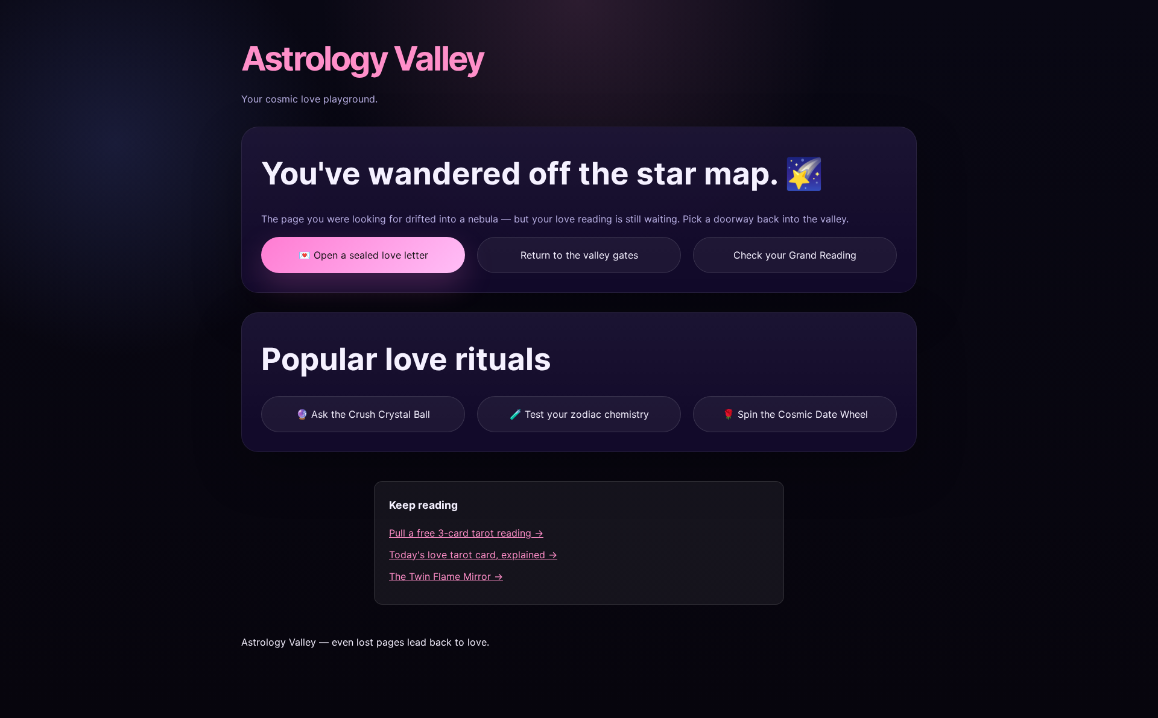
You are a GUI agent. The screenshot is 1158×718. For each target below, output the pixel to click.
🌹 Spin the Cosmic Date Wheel (795, 414)
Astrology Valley (362, 58)
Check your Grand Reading (794, 255)
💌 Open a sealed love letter (363, 255)
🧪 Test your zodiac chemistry (579, 414)
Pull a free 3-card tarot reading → (466, 533)
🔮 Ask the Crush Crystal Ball (363, 414)
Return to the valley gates (579, 255)
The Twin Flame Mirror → (446, 576)
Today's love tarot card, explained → (473, 555)
